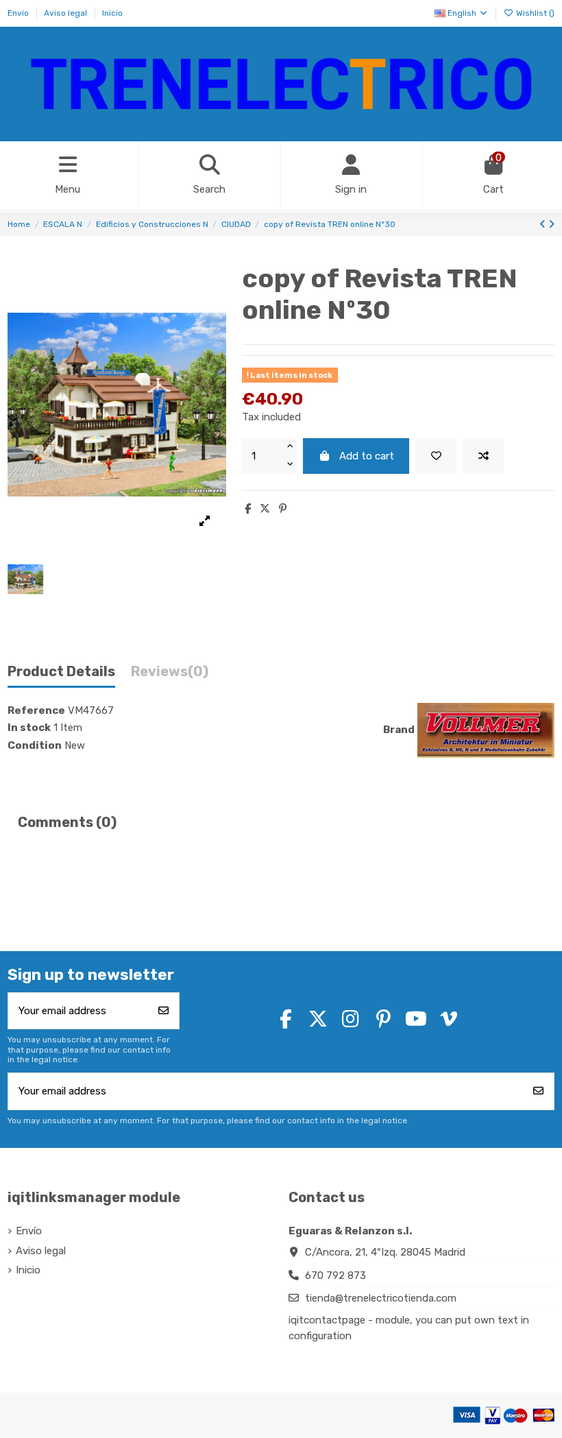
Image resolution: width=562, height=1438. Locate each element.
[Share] (248, 509)
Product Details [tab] (61, 672)
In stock (29, 727)
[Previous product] (543, 224)
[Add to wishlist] (435, 456)
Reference (36, 710)
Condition (35, 745)
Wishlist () (534, 13)
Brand (399, 729)
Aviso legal (66, 13)
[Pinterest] (282, 509)
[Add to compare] (483, 456)
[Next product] (551, 224)
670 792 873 (335, 1275)
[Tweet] (265, 509)
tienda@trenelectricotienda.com (380, 1298)
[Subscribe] (163, 1011)
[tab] (169, 675)
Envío (19, 13)
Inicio (112, 13)
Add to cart (366, 456)
